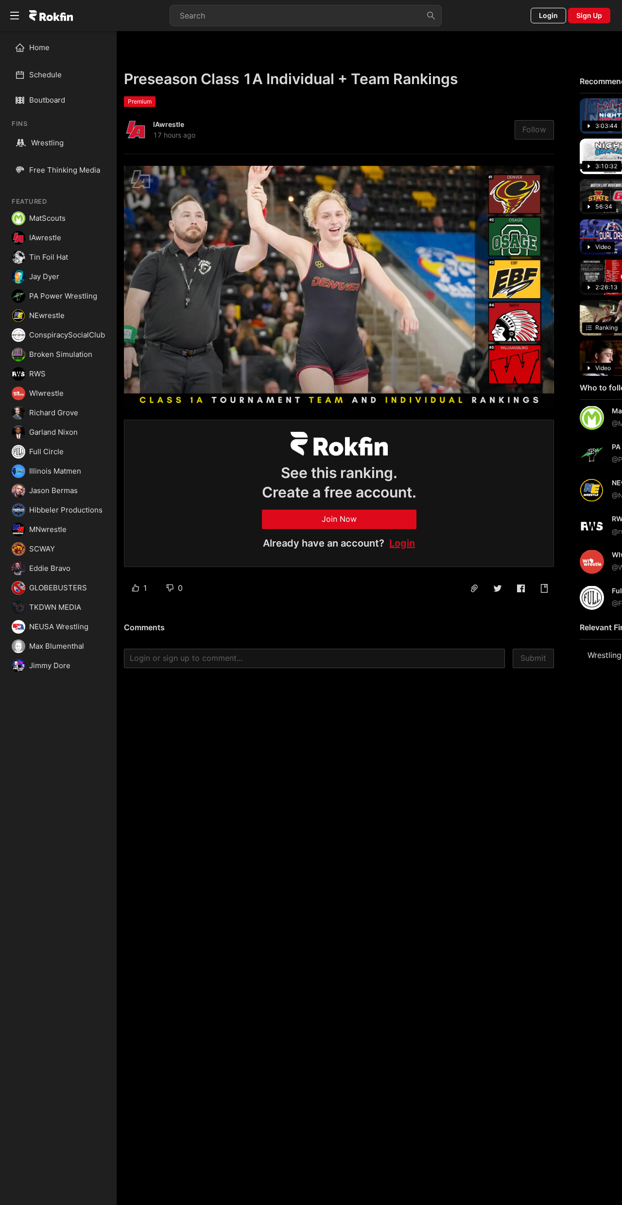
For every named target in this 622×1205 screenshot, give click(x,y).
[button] (474, 588)
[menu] (58, 61)
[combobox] (306, 15)
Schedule (45, 74)
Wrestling (47, 142)
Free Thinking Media (64, 170)
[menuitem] (62, 47)
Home (39, 47)
